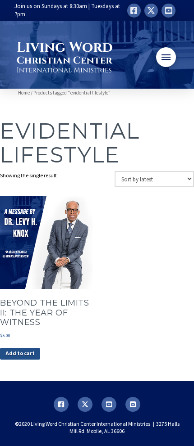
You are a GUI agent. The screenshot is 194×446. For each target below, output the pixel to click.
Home (24, 93)
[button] (166, 57)
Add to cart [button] (20, 353)
